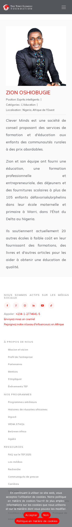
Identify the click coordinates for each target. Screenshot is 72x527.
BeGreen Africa (17, 431)
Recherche (14, 469)
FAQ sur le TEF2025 (19, 454)
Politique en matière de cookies (37, 521)
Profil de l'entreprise (20, 356)
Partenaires (15, 364)
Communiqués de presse (23, 476)
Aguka (12, 438)
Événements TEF (18, 386)
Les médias (15, 461)
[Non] (67, 507)
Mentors (13, 371)
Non (46, 515)
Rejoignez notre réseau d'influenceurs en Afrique (34, 324)
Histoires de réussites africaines (28, 409)
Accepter (31, 515)
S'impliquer (15, 378)
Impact (12, 416)
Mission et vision (18, 349)
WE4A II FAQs (16, 424)
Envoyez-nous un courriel (19, 319)
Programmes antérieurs (22, 402)
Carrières (13, 483)
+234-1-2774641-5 (28, 313)
